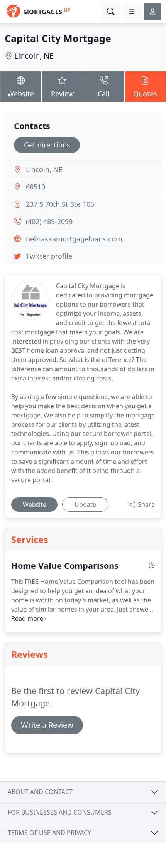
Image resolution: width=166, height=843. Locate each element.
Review (62, 93)
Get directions (47, 144)
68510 (35, 186)
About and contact (40, 792)
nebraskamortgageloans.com (74, 238)
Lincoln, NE (34, 55)
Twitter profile (49, 256)
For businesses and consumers (60, 812)
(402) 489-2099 (49, 221)
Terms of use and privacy (49, 832)
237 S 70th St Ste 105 (60, 204)
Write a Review (47, 725)
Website (20, 93)
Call (104, 93)
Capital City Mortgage (58, 38)
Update (85, 504)
